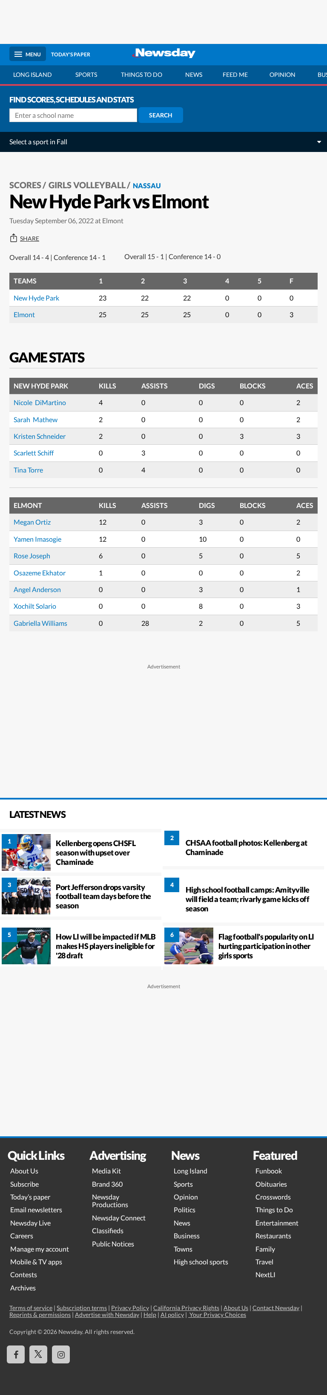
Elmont (24, 314)
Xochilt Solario (35, 606)
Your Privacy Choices (217, 1314)
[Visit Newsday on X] (38, 1354)
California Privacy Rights (186, 1307)
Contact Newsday (275, 1307)
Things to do (141, 74)
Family (265, 1249)
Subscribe (24, 1184)
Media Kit (106, 1171)
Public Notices (113, 1244)
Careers (21, 1236)
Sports (86, 74)
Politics (184, 1209)
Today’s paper (30, 1197)
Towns (183, 1249)
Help (149, 1314)
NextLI (265, 1274)
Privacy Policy (130, 1307)
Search (160, 115)
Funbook (268, 1171)
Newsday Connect (119, 1218)
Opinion (282, 74)
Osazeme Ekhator (40, 573)
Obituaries (271, 1184)
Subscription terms (82, 1307)
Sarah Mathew (35, 419)
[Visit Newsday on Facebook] (16, 1354)
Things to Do (274, 1209)
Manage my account (39, 1249)
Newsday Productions (110, 1200)
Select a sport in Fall (38, 141)
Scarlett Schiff (34, 453)
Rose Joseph (32, 556)
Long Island (32, 74)
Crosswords (273, 1197)
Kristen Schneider (40, 436)
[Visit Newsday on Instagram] (61, 1354)
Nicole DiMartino (40, 402)
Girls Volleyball (87, 185)
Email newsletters (36, 1209)
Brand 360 (107, 1184)
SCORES (25, 185)
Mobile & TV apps (36, 1262)
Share (29, 238)
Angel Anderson (37, 589)
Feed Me (235, 74)
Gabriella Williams (40, 623)
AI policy (172, 1314)
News (193, 74)
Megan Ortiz (32, 522)
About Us (24, 1171)
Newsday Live (30, 1223)
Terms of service (30, 1307)
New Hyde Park (36, 298)
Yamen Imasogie (37, 539)
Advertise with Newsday (107, 1314)
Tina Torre (28, 470)
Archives (23, 1288)
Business (187, 1236)
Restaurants (273, 1236)
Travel (264, 1262)
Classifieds (107, 1230)
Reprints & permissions (40, 1314)
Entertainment (276, 1223)
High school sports (201, 1262)
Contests (23, 1274)
